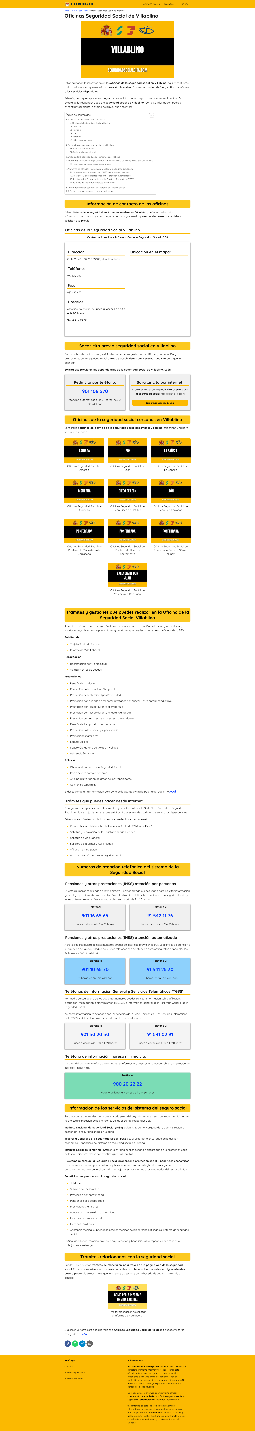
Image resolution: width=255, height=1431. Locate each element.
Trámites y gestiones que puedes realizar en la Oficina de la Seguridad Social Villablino (110, 160)
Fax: (74, 133)
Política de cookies (74, 1378)
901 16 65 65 (95, 915)
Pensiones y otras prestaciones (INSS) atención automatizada (102, 175)
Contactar (69, 1366)
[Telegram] (82, 1343)
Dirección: (77, 126)
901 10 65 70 (95, 969)
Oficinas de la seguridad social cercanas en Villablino (94, 157)
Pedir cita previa (151, 3)
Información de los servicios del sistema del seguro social (96, 187)
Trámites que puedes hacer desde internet (92, 164)
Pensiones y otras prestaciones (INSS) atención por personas (101, 172)
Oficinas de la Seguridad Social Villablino (91, 123)
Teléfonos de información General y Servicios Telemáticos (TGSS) (103, 179)
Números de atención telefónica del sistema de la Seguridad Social (101, 169)
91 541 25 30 (160, 969)
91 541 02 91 (160, 1034)
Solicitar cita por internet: (84, 152)
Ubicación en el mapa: (83, 140)
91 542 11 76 (160, 915)
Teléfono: (77, 130)
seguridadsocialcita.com (167, 1399)
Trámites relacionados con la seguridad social (90, 191)
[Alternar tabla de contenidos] (150, 115)
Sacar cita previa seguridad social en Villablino (91, 145)
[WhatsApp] (75, 1343)
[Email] (89, 1343)
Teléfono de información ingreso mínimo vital (94, 182)
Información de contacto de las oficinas (87, 119)
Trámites (168, 3)
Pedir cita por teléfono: (83, 148)
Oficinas (184, 3)
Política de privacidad (75, 1372)
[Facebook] (68, 1343)
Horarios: (77, 136)
